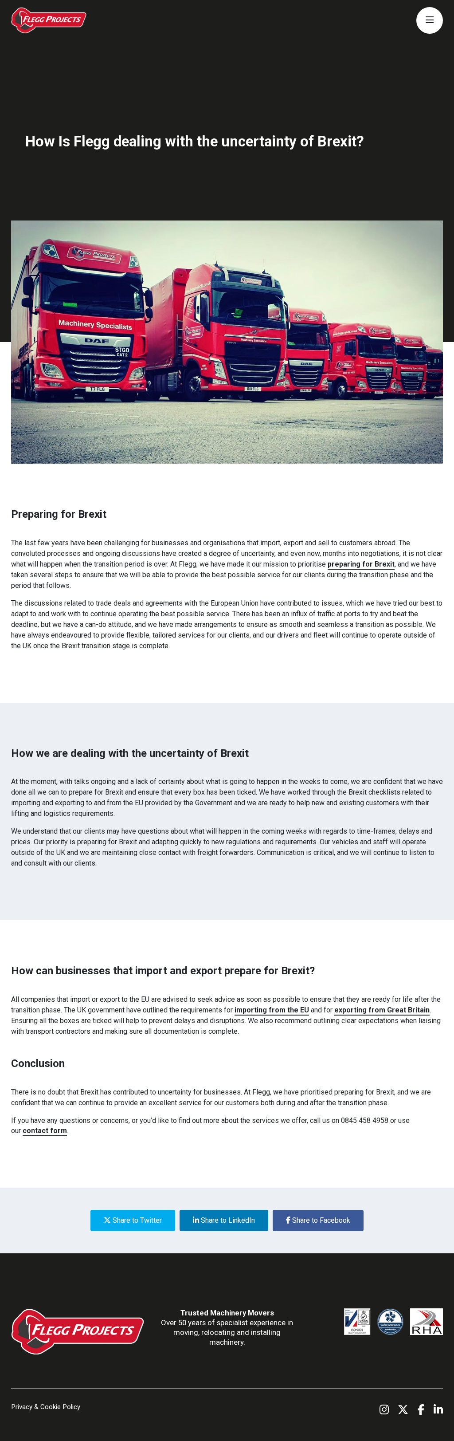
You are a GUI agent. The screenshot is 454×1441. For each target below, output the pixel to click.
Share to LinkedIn (227, 1220)
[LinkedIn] (438, 1410)
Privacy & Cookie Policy (45, 1407)
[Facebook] (421, 1410)
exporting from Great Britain (382, 1010)
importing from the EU (272, 1010)
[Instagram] (384, 1410)
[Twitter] (403, 1410)
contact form (45, 1130)
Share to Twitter (136, 1220)
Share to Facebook (320, 1220)
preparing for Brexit (361, 564)
